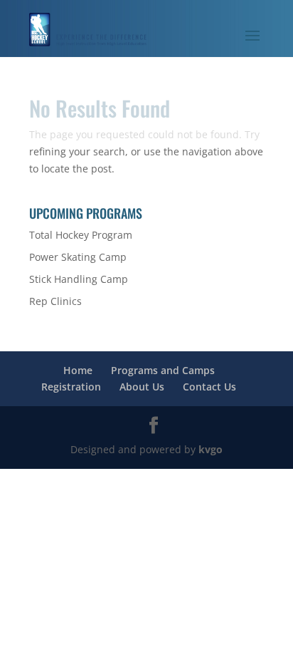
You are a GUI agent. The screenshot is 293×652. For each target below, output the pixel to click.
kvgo (210, 449)
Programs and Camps (163, 370)
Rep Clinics (55, 301)
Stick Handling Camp (78, 279)
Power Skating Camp (78, 257)
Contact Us (209, 386)
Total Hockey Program (80, 235)
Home (77, 370)
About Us (141, 386)
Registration (71, 386)
